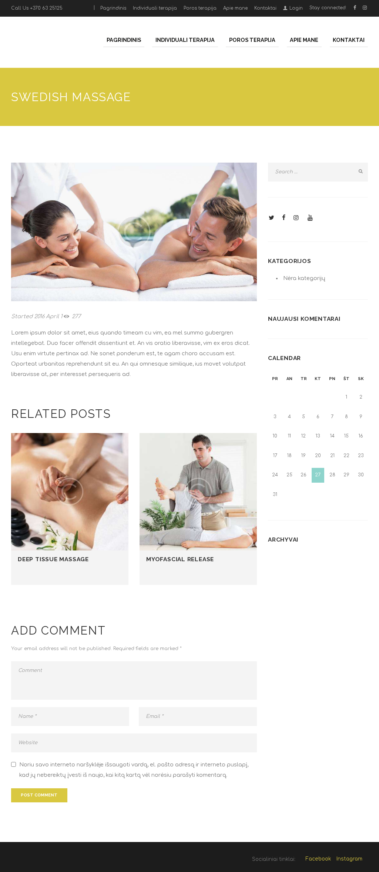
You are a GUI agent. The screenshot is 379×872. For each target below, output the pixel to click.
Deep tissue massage (53, 559)
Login (296, 8)
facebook (318, 859)
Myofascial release (180, 559)
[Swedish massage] (134, 232)
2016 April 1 (48, 316)
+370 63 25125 (46, 8)
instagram (349, 859)
